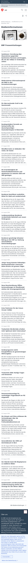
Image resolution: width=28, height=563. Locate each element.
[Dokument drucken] (22, 15)
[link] (14, 62)
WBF (6, 10)
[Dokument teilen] (26, 15)
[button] (25, 511)
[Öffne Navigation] (26, 10)
